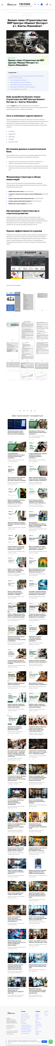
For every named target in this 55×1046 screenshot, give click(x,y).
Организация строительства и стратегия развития (22, 87)
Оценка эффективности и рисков (18, 89)
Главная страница (11, 12)
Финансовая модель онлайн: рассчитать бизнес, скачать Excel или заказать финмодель (16, 432)
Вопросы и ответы (25, 1017)
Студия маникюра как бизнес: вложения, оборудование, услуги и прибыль (17, 662)
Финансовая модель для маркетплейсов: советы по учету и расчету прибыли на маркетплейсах (17, 943)
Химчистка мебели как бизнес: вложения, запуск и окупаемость (38, 661)
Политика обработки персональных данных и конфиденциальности (26, 1027)
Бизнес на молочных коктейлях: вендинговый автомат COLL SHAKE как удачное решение (37, 872)
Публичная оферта (25, 1016)
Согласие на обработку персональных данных (26, 1031)
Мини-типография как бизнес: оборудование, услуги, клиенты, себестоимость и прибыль (37, 548)
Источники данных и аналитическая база (20, 82)
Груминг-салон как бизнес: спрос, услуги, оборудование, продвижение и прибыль (16, 570)
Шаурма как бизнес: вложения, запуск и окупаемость (16, 683)
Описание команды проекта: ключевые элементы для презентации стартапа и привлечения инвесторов (15, 967)
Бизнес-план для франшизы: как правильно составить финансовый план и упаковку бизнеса (16, 826)
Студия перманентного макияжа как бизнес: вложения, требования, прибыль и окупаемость (38, 455)
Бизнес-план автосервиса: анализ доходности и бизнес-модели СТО (16, 872)
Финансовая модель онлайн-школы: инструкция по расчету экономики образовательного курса (37, 895)
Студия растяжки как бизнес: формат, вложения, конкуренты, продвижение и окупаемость (37, 615)
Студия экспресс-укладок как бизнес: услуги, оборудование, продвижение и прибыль (16, 548)
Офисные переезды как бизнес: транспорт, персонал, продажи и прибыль (17, 524)
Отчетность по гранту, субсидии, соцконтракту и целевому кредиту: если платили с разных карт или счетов (17, 778)
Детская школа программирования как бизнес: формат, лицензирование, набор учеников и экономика (38, 524)
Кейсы (36, 1027)
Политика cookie (25, 1033)
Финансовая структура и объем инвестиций (21, 84)
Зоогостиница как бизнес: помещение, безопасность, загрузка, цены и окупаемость (37, 501)
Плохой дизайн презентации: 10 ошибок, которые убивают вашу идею (37, 966)
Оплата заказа (24, 1014)
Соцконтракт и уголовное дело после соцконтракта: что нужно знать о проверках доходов (38, 752)
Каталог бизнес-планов (37, 1016)
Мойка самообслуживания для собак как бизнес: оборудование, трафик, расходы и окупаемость (38, 479)
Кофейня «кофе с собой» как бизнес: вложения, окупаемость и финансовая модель (37, 706)
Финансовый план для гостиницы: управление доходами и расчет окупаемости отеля (38, 826)
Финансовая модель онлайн (38, 1033)
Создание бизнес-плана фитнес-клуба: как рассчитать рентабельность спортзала (38, 849)
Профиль (23, 1021)
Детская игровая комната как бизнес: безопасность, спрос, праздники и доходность (37, 570)
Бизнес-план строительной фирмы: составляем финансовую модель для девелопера (38, 918)
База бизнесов (37, 1021)
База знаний (24, 1019)
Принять (44, 1041)
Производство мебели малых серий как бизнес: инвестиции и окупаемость (38, 432)
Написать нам (46, 1012)
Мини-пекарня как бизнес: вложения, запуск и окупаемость (38, 683)
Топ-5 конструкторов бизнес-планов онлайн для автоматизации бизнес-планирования (16, 802)
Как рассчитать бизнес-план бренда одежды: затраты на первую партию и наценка (16, 849)
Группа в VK (38, 1019)
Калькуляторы (38, 1026)
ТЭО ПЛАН (24, 4)
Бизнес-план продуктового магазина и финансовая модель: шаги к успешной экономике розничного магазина (37, 778)
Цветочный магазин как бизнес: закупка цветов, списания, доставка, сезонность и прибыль (17, 479)
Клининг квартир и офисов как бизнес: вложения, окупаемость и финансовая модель (16, 706)
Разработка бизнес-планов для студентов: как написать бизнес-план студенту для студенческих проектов (37, 729)
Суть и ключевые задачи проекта (18, 80)
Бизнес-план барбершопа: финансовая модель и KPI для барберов (37, 801)
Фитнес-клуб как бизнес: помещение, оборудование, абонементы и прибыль (15, 593)
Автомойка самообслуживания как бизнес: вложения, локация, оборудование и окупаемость (37, 593)
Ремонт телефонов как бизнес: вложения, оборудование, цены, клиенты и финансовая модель (16, 615)
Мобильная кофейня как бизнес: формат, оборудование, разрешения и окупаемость (16, 501)
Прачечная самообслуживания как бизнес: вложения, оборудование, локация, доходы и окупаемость (17, 639)
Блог (36, 1029)
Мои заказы (23, 1023)
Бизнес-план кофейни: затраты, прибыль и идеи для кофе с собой (38, 941)
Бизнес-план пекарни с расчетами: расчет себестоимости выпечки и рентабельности (15, 919)
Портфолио (17, 12)
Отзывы (46, 1014)
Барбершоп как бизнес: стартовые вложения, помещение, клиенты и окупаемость (35, 639)
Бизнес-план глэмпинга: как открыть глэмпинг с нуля (15, 893)
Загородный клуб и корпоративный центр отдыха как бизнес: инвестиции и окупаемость (16, 455)
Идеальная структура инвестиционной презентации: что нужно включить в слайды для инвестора (37, 991)
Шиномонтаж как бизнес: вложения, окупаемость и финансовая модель (15, 728)
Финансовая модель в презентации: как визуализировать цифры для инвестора (15, 991)
